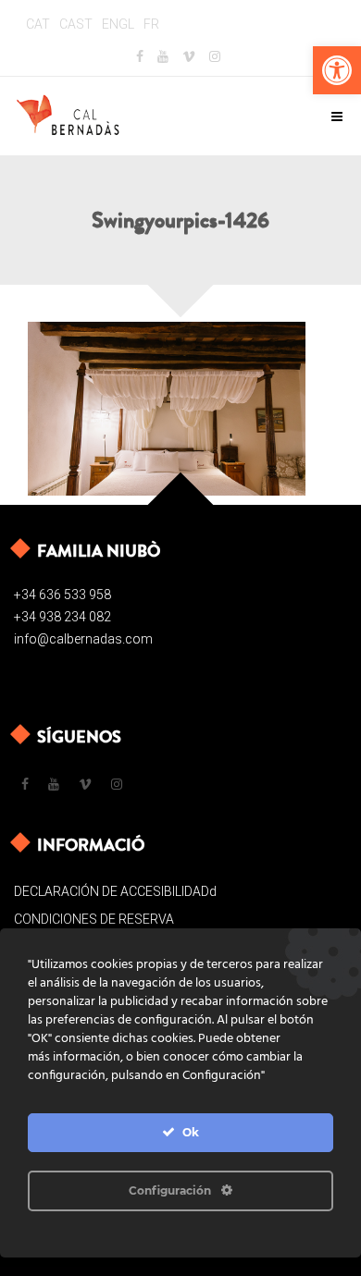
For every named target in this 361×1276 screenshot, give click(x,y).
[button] (337, 70)
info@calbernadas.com (83, 639)
